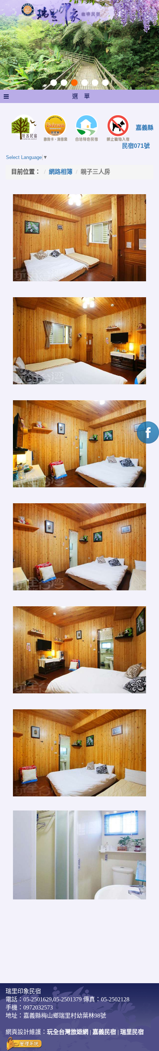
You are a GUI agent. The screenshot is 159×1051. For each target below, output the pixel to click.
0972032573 (38, 1007)
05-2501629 (37, 999)
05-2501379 (67, 999)
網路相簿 (60, 172)
